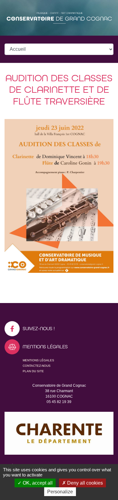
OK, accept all (37, 482)
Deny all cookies (84, 482)
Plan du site (33, 371)
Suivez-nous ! (39, 328)
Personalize (60, 491)
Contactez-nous (37, 365)
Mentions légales (38, 360)
